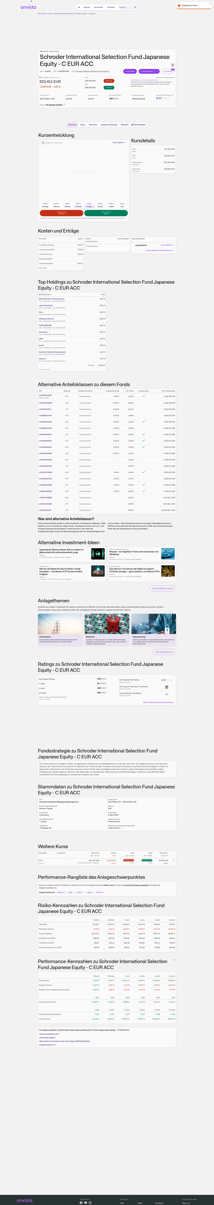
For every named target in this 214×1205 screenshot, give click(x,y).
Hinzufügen (130, 71)
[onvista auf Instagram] (90, 1203)
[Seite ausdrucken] (172, 65)
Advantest (43, 332)
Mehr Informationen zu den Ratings (157, 702)
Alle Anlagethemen (164, 652)
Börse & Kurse (42, 14)
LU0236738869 (45, 497)
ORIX (41, 339)
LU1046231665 (45, 395)
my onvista (98, 7)
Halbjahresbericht (47, 1045)
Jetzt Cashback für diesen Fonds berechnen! (144, 80)
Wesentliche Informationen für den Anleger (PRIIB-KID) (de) (64, 1041)
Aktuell (87, 7)
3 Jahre (79, 892)
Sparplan (124, 125)
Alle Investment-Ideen (162, 588)
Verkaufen (109, 81)
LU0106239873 (45, 434)
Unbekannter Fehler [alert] (190, 5)
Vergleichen (148, 71)
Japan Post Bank (46, 305)
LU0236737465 (45, 422)
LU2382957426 (45, 428)
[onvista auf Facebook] (81, 1203)
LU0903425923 (45, 453)
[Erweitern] (157, 71)
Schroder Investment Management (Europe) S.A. (92, 71)
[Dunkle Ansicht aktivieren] (31, 1)
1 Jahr (69, 892)
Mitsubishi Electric (46, 319)
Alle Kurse (93, 125)
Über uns (186, 1203)
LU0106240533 (45, 478)
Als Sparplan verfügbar (54, 105)
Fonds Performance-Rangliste (136, 885)
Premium (111, 7)
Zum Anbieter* (167, 245)
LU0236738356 (45, 472)
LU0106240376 (45, 466)
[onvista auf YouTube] (85, 1203)
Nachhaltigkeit (140, 125)
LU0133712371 (45, 409)
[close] (210, 3)
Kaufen (108, 88)
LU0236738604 (45, 403)
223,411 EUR (128, 860)
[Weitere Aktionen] (173, 860)
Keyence (42, 358)
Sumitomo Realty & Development (52, 352)
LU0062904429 (45, 485)
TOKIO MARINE (45, 325)
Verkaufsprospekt (47, 1037)
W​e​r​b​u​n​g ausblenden (126, 31)
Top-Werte (159, 1203)
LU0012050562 (45, 441)
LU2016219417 (45, 510)
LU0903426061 (45, 491)
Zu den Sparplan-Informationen (159, 250)
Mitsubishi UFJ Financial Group (51, 299)
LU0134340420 (45, 504)
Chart (82, 125)
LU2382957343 (45, 415)
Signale (169, 71)
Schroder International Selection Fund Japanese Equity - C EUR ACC (74, 14)
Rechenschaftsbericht (48, 1034)
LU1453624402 (45, 447)
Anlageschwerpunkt (109, 125)
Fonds (50, 14)
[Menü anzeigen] (79, 7)
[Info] (172, 95)
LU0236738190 (45, 460)
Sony (41, 312)
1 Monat (60, 892)
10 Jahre (99, 892)
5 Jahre (89, 892)
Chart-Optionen (118, 143)
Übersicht (72, 125)
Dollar (140, 1203)
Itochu (41, 345)
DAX (122, 1203)
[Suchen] (135, 7)
